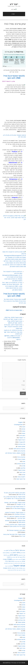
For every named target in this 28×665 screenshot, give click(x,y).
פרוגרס (11, 566)
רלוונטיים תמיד (21, 477)
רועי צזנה (14, 568)
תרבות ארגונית (10, 570)
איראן (13, 550)
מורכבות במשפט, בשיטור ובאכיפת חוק (15, 453)
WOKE (23, 550)
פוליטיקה (23, 468)
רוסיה (17, 568)
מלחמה (16, 559)
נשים (24, 461)
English (20, 422)
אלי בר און (9, 550)
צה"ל (8, 566)
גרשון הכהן (22, 435)
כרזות (12, 557)
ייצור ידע (14, 4)
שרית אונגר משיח (20, 479)
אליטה (5, 550)
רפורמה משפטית (7, 568)
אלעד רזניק (16, 552)
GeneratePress (7, 662)
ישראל (14, 557)
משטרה (9, 559)
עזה (21, 563)
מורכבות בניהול (21, 457)
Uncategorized (18, 424)
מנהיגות (13, 559)
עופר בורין (8, 561)
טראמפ (21, 557)
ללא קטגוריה (22, 442)
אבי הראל (18, 550)
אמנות (23, 433)
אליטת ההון (22, 552)
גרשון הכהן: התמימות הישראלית (17, 530)
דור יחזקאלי (22, 437)
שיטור (24, 570)
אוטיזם (23, 429)
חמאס (8, 555)
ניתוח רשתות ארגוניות (18, 561)
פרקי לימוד (22, 472)
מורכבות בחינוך (21, 451)
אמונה (23, 431)
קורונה (23, 474)
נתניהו (12, 561)
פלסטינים (6, 563)
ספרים (23, 466)
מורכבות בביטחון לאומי (19, 448)
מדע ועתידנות (21, 444)
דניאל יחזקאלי (21, 440)
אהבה (23, 426)
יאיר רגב (17, 557)
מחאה (19, 559)
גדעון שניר (20, 555)
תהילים (14, 570)
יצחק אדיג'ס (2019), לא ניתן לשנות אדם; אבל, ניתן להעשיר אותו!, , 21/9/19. (13, 332)
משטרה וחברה (21, 459)
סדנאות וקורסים (21, 463)
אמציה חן (11, 552)
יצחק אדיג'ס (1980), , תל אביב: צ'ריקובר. (12, 337)
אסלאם (7, 552)
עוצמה (24, 563)
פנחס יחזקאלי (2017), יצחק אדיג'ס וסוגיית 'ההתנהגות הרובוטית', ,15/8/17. (13, 326)
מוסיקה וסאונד (21, 446)
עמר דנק (19, 563)
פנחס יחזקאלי (21, 470)
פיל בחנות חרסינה (11, 563)
